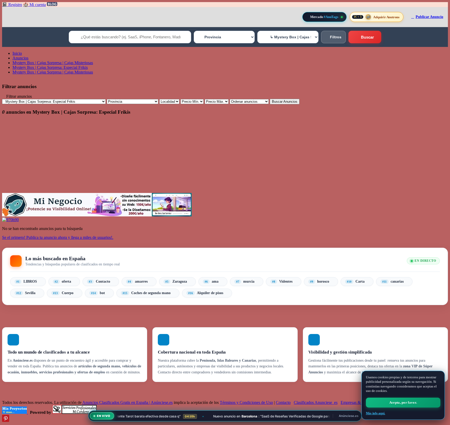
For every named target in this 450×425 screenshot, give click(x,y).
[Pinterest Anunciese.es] (5, 420)
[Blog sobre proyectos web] (15, 412)
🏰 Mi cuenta (34, 4)
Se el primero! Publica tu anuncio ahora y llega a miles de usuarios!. (57, 237)
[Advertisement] (158, 156)
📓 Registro (12, 4)
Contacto (283, 402)
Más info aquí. (375, 413)
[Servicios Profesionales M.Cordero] (74, 412)
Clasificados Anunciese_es (316, 402)
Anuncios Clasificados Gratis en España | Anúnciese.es (127, 402)
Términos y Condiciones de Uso (246, 402)
